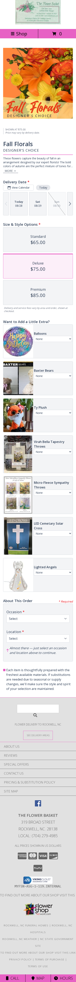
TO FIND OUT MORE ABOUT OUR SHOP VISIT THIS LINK (38, 952)
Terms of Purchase (49, 959)
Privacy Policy (20, 959)
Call (14, 978)
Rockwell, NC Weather (19, 939)
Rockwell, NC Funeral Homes (26, 925)
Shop (21, 33)
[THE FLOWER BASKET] (38, 23)
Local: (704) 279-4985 (38, 835)
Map (39, 978)
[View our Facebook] (38, 805)
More (9, 171)
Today (43, 187)
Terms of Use (38, 966)
